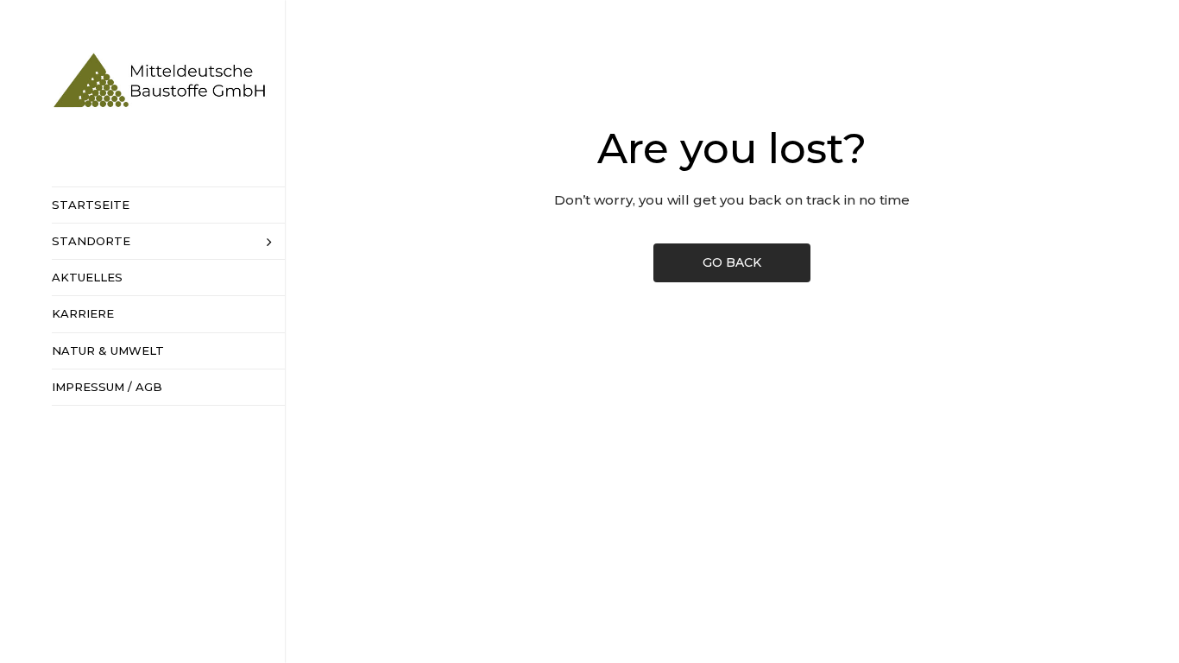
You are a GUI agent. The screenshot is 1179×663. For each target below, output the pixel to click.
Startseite (90, 205)
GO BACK (732, 262)
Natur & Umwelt (108, 350)
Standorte (91, 241)
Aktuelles (87, 277)
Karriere (83, 313)
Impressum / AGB (107, 387)
